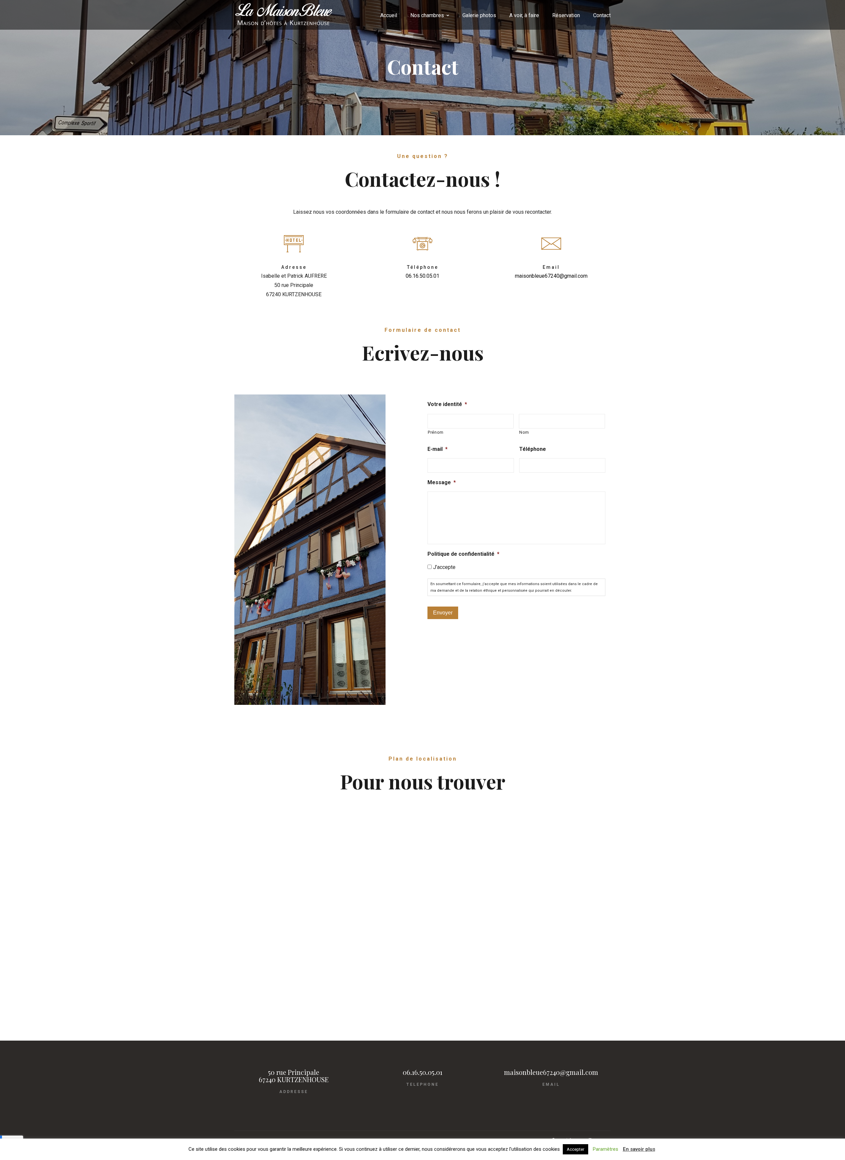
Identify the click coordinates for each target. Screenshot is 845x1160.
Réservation (566, 15)
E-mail (437, 449)
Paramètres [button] (605, 1149)
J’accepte (444, 567)
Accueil (388, 15)
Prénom (436, 432)
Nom (524, 432)
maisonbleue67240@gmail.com (551, 276)
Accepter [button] (575, 1149)
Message (441, 482)
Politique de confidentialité (463, 554)
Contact (602, 15)
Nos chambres (427, 15)
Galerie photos (479, 15)
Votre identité (447, 404)
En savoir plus (639, 1149)
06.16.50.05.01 (422, 276)
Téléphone (532, 449)
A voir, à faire (524, 15)
